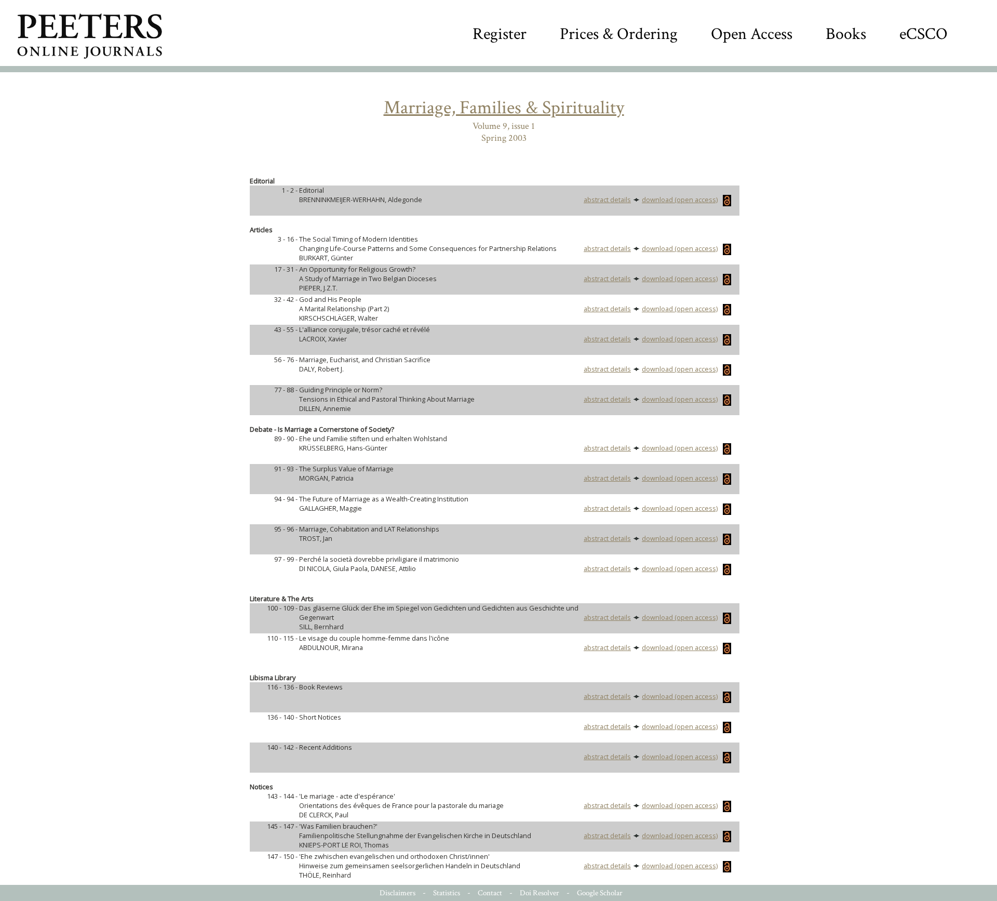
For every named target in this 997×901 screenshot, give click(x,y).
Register (500, 34)
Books (846, 34)
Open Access (751, 34)
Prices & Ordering (619, 34)
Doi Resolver (539, 893)
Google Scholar (600, 893)
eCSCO (923, 34)
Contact (490, 893)
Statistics (446, 893)
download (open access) (680, 199)
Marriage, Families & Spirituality (504, 108)
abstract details (607, 199)
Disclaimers (397, 893)
